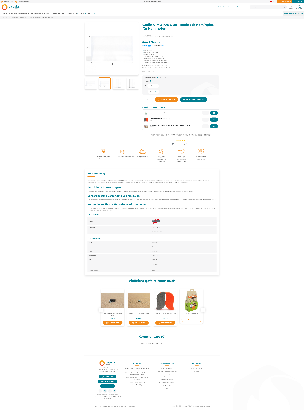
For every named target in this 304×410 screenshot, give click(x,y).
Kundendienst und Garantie (166, 382)
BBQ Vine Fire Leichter (191, 313)
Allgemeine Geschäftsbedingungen (167, 371)
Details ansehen (191, 320)
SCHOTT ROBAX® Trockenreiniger (160, 118)
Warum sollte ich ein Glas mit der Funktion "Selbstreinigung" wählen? (137, 373)
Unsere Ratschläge (137, 385)
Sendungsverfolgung (196, 368)
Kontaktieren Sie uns (108, 381)
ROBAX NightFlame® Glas (293, 13)
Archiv (167, 388)
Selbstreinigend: (150, 77)
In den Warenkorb (167, 100)
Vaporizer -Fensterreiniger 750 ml (160, 112)
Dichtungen (72, 13)
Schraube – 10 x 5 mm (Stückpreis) (139, 313)
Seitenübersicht (167, 385)
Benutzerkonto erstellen (196, 374)
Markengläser (58, 13)
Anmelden (196, 371)
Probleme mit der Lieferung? (137, 382)
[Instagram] (105, 391)
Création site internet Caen (121, 406)
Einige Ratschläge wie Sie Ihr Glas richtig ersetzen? (137, 378)
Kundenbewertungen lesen (181, 144)
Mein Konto (196, 363)
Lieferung (167, 374)
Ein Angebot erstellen (195, 100)
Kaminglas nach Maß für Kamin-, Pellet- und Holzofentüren (26, 13)
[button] (291, 7)
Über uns (166, 377)
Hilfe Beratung (87, 13)
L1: (145, 86)
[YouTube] (115, 391)
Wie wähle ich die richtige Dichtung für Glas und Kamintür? (137, 369)
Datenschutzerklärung (167, 379)
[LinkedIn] (110, 391)
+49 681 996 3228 (108, 376)
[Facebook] (100, 391)
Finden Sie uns (108, 386)
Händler (137, 387)
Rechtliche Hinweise (167, 368)
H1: (145, 92)
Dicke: (147, 81)
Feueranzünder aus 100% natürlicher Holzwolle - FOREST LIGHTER (170, 125)
